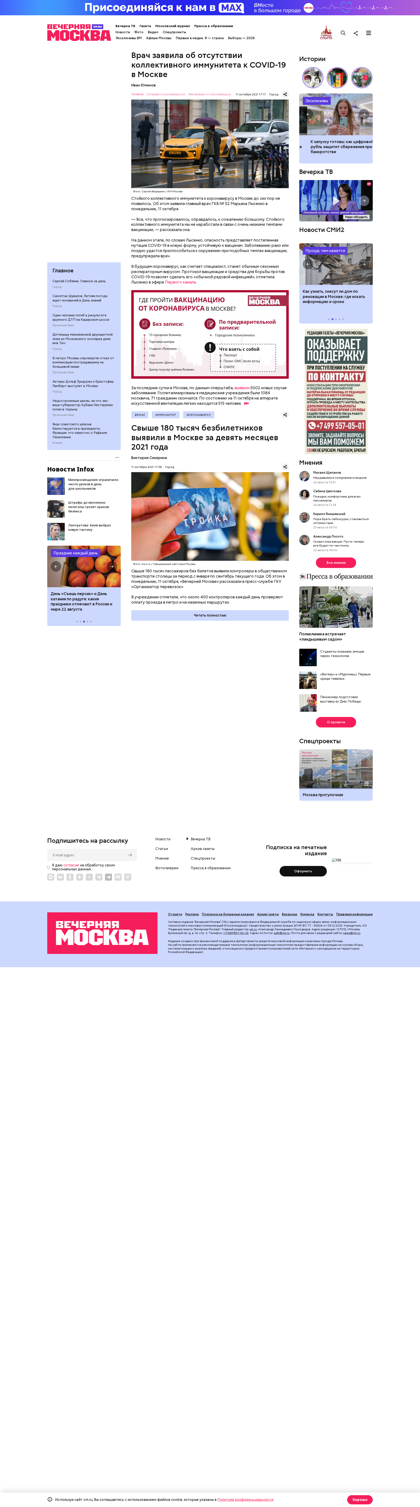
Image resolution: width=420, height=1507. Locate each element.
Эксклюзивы (316, 100)
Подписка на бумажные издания (228, 914)
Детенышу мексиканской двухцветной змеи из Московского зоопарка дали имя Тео (82, 338)
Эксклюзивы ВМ (129, 38)
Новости (123, 32)
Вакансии (289, 914)
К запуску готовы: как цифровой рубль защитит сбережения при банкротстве (336, 114)
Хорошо (360, 1499)
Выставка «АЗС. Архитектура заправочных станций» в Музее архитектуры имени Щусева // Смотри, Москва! (337, 77)
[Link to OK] (70, 877)
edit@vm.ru (282, 933)
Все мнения (336, 563)
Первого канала (180, 282)
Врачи (140, 415)
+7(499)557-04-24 (235, 933)
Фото (139, 32)
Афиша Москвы (159, 38)
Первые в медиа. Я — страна (200, 38)
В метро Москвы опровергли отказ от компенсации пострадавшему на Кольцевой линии (83, 362)
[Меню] (368, 33)
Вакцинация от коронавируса (209, 94)
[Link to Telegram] (98, 877)
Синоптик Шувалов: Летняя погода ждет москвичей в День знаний (79, 298)
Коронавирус (199, 415)
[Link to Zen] (79, 877)
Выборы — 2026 (241, 38)
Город (56, 287)
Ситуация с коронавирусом (165, 94)
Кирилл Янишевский (329, 514)
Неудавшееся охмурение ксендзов (340, 478)
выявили (242, 388)
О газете (175, 914)
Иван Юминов (143, 85)
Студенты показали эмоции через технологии (342, 654)
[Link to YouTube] (89, 877)
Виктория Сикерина (149, 458)
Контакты (325, 914)
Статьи (161, 849)
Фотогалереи (166, 868)
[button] (56, 566)
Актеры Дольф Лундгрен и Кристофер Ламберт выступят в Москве (83, 383)
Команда (307, 914)
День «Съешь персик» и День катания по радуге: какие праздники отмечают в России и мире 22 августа (81, 601)
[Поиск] (343, 33)
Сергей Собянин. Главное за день (79, 281)
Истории (312, 59)
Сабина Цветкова (327, 491)
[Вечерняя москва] (102, 933)
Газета (145, 26)
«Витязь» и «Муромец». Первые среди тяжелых (345, 676)
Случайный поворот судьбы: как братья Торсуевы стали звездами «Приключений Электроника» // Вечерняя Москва (312, 77)
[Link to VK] (60, 877)
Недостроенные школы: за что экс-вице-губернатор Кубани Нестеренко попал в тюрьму (82, 405)
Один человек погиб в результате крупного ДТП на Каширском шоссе (80, 317)
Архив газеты (202, 849)
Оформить (303, 871)
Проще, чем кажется (325, 250)
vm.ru (253, 929)
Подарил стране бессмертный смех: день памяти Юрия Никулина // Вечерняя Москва (361, 77)
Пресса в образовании (213, 26)
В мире (57, 443)
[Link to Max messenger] (50, 877)
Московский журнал (172, 26)
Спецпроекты (174, 32)
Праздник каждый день (75, 552)
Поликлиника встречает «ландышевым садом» (322, 636)
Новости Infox (70, 469)
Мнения (310, 462)
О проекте (336, 722)
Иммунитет (165, 415)
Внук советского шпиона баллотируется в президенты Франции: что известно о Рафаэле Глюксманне (79, 430)
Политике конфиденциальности (245, 1499)
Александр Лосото (328, 536)
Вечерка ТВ (125, 26)
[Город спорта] (326, 33)
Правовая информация (354, 914)
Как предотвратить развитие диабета (336, 264)
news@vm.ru (351, 933)
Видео (153, 32)
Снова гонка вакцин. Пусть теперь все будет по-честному (338, 543)
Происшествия (63, 325)
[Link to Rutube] (118, 877)
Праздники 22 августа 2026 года (84, 566)
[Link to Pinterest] (127, 877)
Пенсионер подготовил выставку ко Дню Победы (340, 699)
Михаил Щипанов (327, 472)
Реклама (192, 914)
